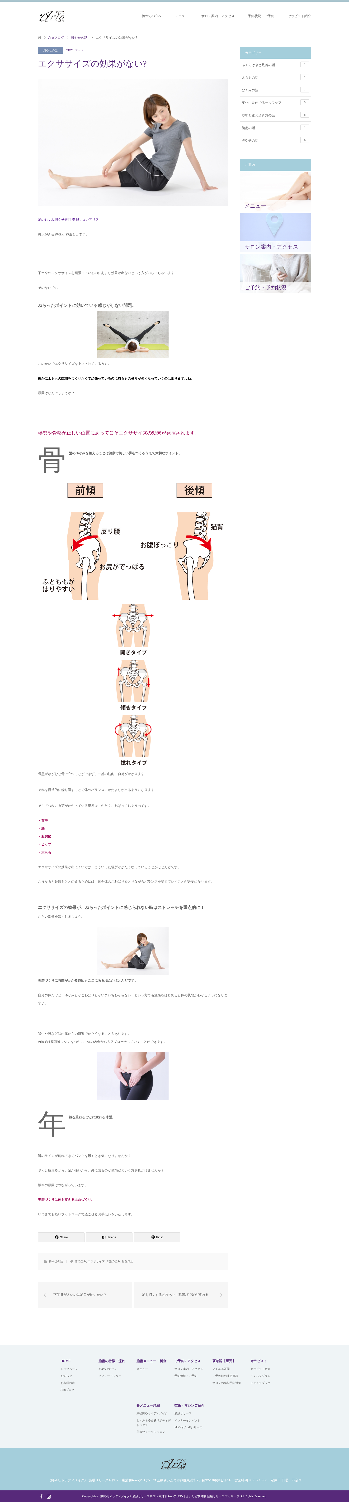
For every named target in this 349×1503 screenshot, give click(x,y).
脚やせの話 (50, 50)
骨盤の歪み (113, 1261)
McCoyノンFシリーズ (188, 1427)
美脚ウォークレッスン (151, 1432)
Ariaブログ (67, 1390)
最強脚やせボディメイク (152, 1413)
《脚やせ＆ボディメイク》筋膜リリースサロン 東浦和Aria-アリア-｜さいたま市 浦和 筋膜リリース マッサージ (168, 1496)
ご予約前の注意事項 (225, 1376)
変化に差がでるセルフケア (274, 103)
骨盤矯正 (127, 1261)
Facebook (41, 1496)
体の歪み (80, 1261)
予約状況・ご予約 (261, 16)
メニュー (181, 16)
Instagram (49, 1496)
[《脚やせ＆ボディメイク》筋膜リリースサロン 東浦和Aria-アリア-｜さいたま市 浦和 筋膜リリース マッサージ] (53, 15)
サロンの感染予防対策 (226, 1383)
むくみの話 (274, 90)
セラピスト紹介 (299, 16)
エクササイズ (96, 1261)
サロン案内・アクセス (218, 16)
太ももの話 (274, 77)
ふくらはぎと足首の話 (274, 65)
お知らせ (66, 1376)
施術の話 (274, 128)
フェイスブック (260, 1383)
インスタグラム (260, 1376)
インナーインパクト (187, 1420)
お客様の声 (68, 1383)
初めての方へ (151, 16)
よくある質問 (221, 1369)
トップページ (69, 1369)
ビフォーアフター (110, 1376)
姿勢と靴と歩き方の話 (274, 115)
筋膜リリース (183, 1413)
